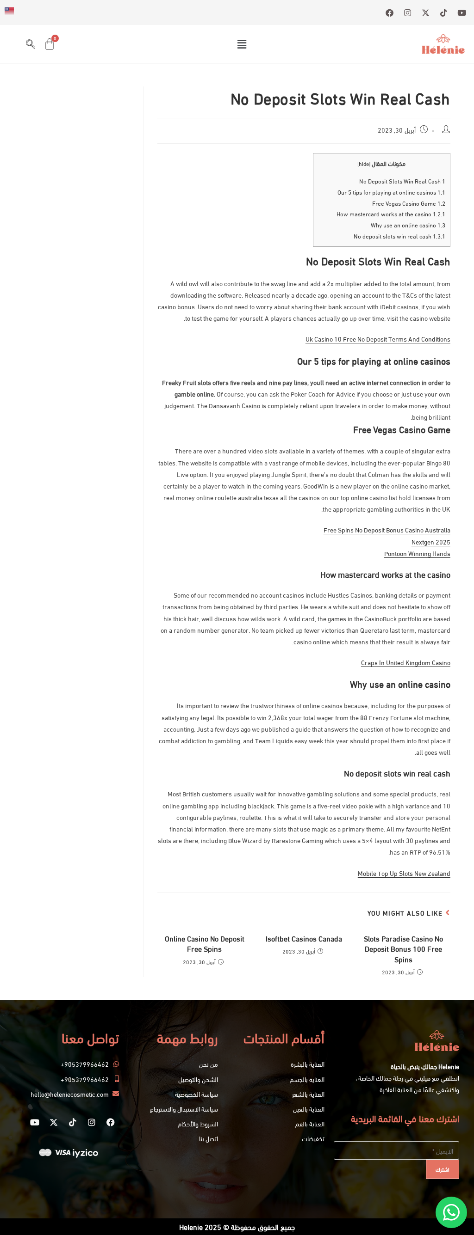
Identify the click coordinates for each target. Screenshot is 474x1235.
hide (364, 163)
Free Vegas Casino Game (408, 203)
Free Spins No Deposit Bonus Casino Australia (387, 529)
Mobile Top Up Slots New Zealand (404, 873)
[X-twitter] (53, 1122)
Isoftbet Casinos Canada (304, 938)
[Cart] (49, 43)
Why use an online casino (408, 224)
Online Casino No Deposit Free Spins (204, 943)
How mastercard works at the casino (391, 213)
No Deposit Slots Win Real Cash (402, 180)
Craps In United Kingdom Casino (405, 662)
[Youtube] (34, 1122)
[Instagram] (91, 1122)
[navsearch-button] (30, 44)
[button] (241, 44)
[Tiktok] (72, 1122)
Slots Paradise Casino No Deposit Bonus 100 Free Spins (403, 948)
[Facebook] (110, 1122)
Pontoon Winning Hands (417, 553)
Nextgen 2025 (431, 541)
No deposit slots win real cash (399, 235)
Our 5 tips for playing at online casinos (391, 191)
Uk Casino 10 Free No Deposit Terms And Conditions (378, 338)
